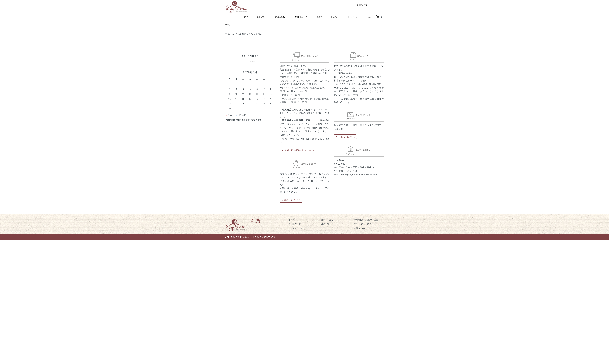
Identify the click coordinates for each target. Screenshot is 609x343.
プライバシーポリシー (364, 224)
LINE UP (261, 17)
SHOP (319, 17)
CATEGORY (279, 17)
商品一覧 (325, 224)
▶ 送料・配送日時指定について (298, 150)
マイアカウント (363, 5)
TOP (246, 17)
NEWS (334, 17)
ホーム (228, 25)
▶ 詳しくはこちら (291, 200)
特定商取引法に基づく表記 (366, 220)
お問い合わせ (352, 17)
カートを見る (327, 220)
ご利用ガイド (301, 17)
